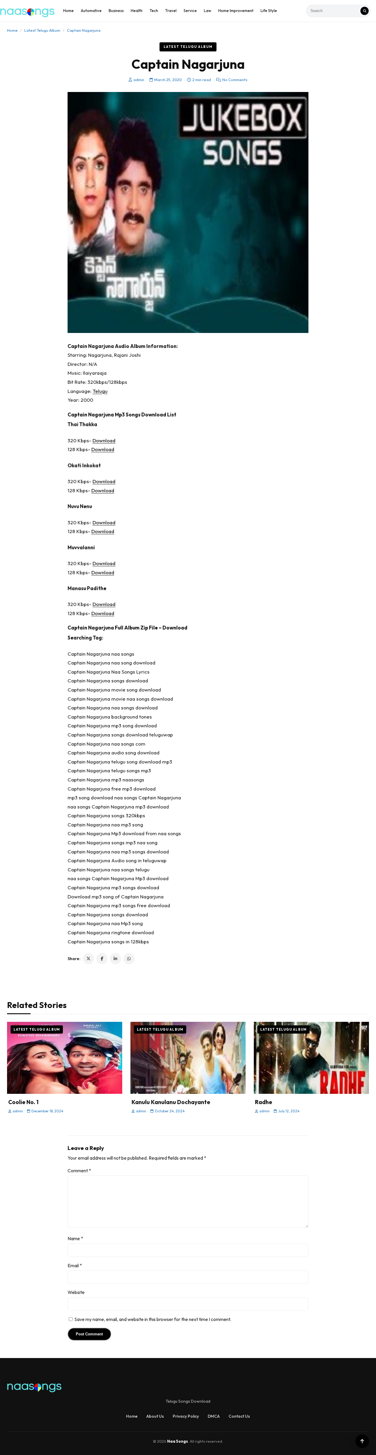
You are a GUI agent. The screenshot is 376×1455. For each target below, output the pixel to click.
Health (136, 10)
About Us (155, 1416)
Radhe (263, 1102)
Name (75, 1238)
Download (104, 440)
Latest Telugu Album (42, 30)
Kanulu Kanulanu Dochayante (171, 1102)
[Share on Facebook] (102, 958)
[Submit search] (364, 11)
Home (68, 10)
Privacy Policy (186, 1416)
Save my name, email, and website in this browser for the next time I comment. (152, 1319)
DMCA (214, 1416)
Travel (171, 10)
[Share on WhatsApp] (129, 958)
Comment (79, 1170)
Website (76, 1292)
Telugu (100, 391)
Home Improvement (236, 10)
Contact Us (239, 1416)
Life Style (269, 10)
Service (190, 10)
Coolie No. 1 (23, 1102)
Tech (154, 10)
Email (75, 1265)
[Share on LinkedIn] (115, 958)
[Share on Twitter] (88, 958)
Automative (91, 10)
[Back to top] (362, 1441)
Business (116, 10)
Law (207, 10)
